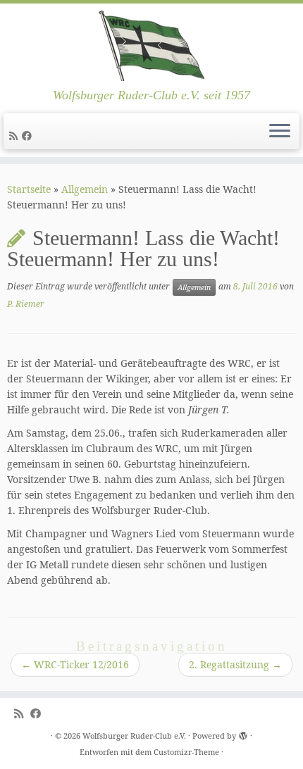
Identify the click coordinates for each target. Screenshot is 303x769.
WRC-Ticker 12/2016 (75, 664)
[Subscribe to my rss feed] (15, 135)
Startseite (29, 189)
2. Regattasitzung (235, 664)
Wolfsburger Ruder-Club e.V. (134, 735)
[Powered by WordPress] (243, 733)
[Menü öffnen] (279, 131)
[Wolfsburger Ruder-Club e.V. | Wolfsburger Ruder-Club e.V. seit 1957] (151, 46)
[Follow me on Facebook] (29, 135)
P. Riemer (25, 304)
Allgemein (84, 189)
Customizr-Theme (186, 751)
